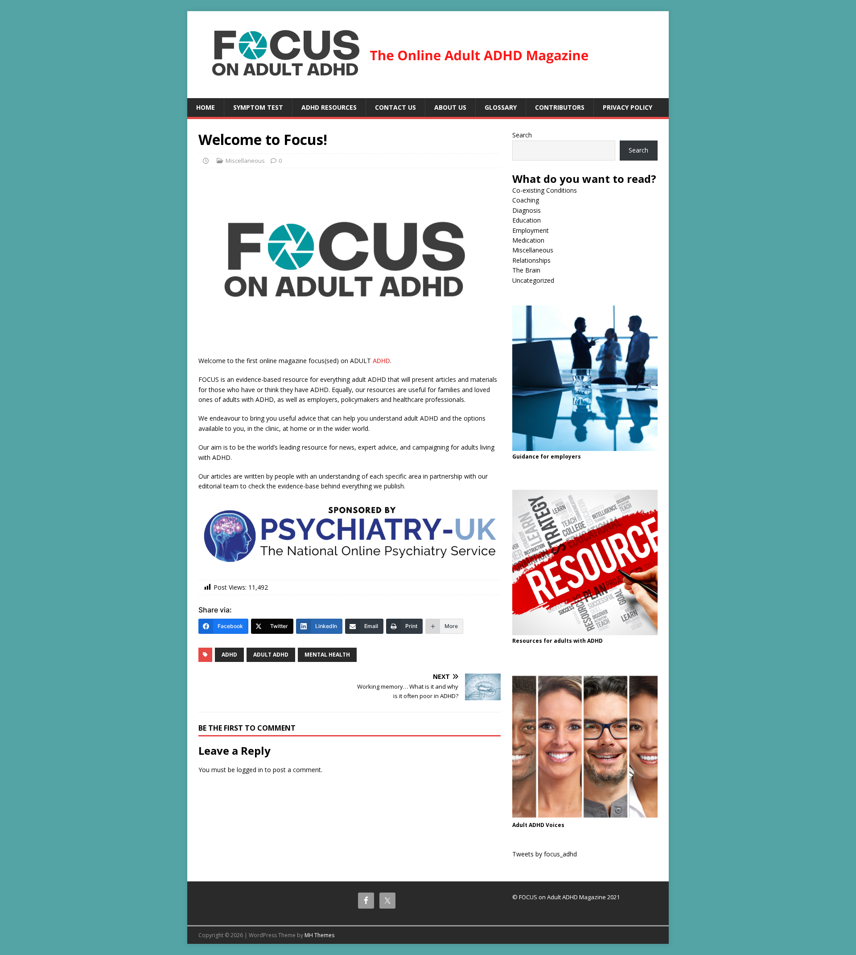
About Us (450, 107)
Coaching (525, 200)
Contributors (559, 107)
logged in (250, 769)
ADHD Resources (329, 107)
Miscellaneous (245, 161)
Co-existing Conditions (544, 190)
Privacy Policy (627, 107)
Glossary (501, 107)
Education (526, 220)
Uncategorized (533, 280)
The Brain (526, 270)
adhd (229, 654)
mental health (327, 654)
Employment (530, 230)
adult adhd (270, 654)
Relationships (531, 260)
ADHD (381, 360)
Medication (528, 240)
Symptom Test (258, 107)
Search (522, 135)
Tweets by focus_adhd (544, 854)
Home (205, 107)
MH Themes (319, 935)
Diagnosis (526, 210)
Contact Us (395, 107)
